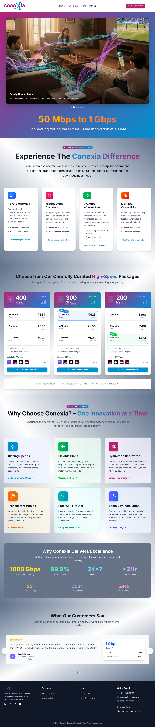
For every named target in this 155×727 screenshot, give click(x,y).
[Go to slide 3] (76, 107)
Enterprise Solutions (49, 698)
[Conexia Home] (14, 5)
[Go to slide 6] (83, 107)
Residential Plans (48, 693)
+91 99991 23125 (127, 693)
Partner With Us (89, 6)
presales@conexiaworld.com (131, 697)
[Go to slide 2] (74, 107)
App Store (136, 711)
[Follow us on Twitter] (10, 704)
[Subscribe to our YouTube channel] (19, 704)
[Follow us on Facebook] (5, 704)
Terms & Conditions (87, 698)
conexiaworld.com (127, 701)
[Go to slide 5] (81, 107)
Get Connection (136, 6)
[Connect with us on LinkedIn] (15, 704)
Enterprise (73, 6)
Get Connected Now (29, 370)
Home (62, 6)
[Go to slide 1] (71, 107)
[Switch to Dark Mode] (148, 6)
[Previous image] (11, 60)
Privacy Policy (85, 693)
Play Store (124, 711)
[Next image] (143, 60)
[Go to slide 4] (79, 107)
